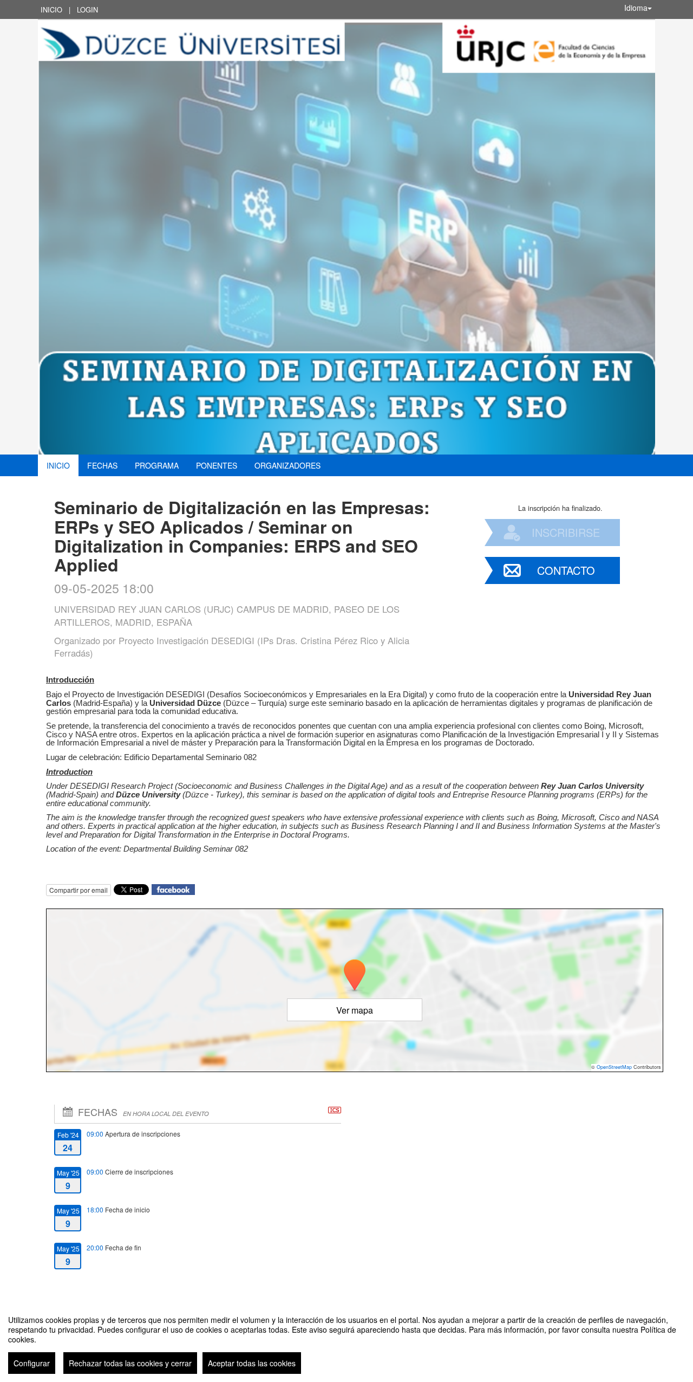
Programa (157, 465)
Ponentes (216, 465)
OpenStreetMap (614, 1066)
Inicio (51, 9)
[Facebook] (173, 889)
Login (87, 9)
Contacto (566, 570)
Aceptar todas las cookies (252, 1363)
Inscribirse (566, 532)
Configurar (32, 1363)
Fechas (102, 465)
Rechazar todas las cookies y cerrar (130, 1363)
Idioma (636, 7)
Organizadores (287, 465)
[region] (346, 1340)
